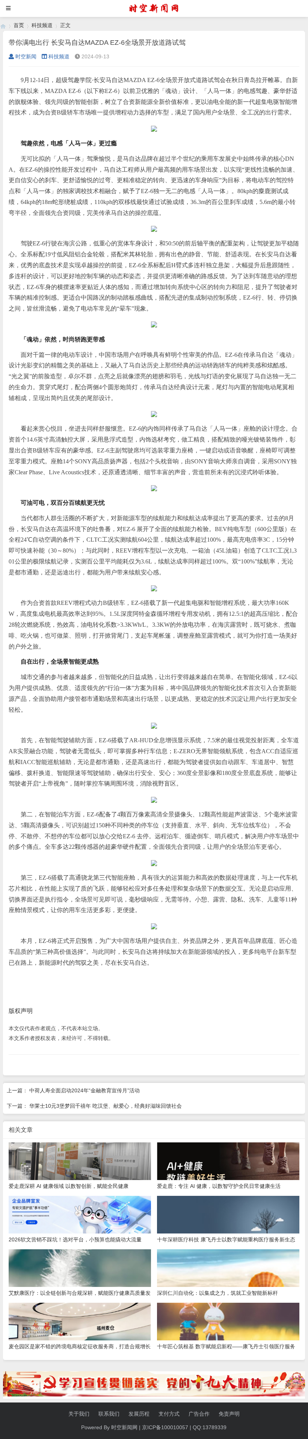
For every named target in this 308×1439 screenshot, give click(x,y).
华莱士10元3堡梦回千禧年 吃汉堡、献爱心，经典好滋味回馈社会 (105, 1106)
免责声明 (229, 1414)
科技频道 (42, 25)
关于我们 (78, 1414)
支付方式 (169, 1414)
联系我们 (108, 1414)
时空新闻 (25, 56)
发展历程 (138, 1414)
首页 (19, 25)
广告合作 (199, 1414)
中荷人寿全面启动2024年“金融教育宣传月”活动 (84, 1090)
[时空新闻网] (3, 25)
